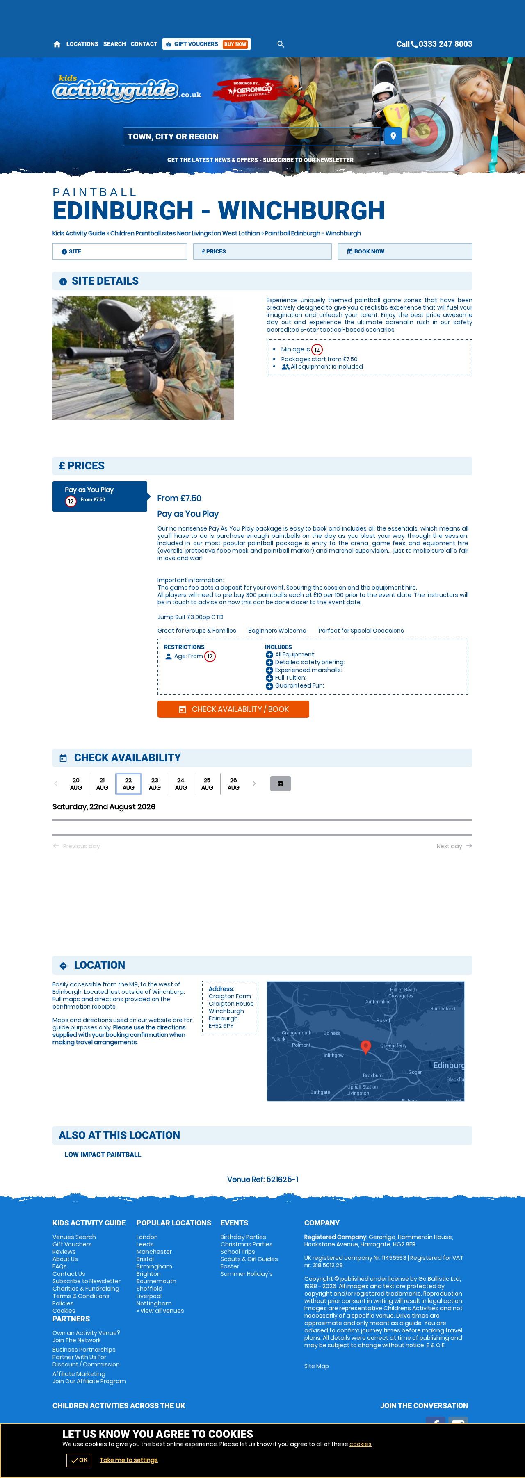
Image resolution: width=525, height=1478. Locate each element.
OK (79, 1460)
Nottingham (154, 1303)
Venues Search (74, 1237)
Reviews (64, 1252)
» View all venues (160, 1311)
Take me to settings (129, 1460)
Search (114, 44)
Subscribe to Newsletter (86, 1281)
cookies (360, 1444)
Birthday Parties (243, 1237)
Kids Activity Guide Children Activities (127, 90)
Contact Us (68, 1274)
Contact (144, 44)
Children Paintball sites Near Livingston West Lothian (185, 233)
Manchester (154, 1252)
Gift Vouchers (206, 44)
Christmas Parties (247, 1244)
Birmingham (154, 1266)
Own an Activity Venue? (86, 1336)
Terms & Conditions (81, 1296)
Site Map (316, 1366)
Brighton (149, 1274)
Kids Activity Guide (78, 233)
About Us (65, 1259)
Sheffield (149, 1288)
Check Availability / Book (233, 709)
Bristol (145, 1259)
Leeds (145, 1244)
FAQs (59, 1266)
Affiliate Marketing (89, 1377)
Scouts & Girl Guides (249, 1259)
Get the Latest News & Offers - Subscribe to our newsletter (260, 160)
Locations (82, 44)
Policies (63, 1303)
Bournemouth (156, 1281)
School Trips (238, 1252)
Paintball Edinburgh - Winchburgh (313, 233)
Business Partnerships (86, 1357)
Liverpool (149, 1296)
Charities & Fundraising (85, 1288)
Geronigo (251, 90)
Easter (230, 1266)
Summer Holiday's (247, 1274)
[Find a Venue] (252, 136)
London (147, 1237)
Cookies (63, 1311)
